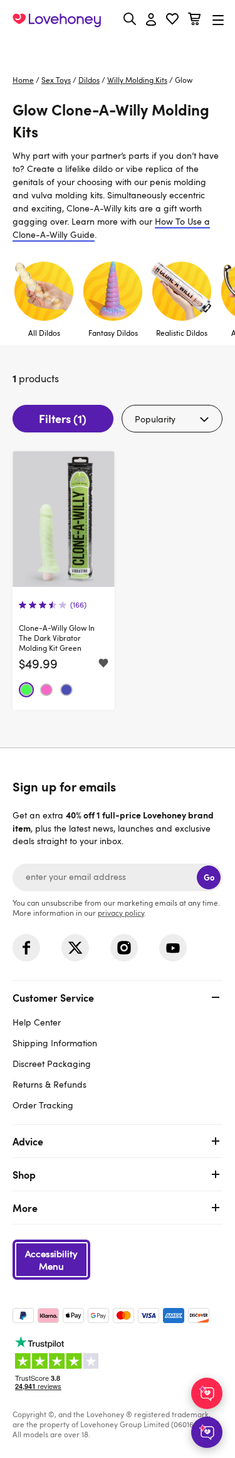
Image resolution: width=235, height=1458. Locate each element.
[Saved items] (103, 664)
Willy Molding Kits (137, 80)
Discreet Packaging (52, 1063)
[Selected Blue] (66, 689)
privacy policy (121, 913)
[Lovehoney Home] (57, 20)
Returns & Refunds (49, 1084)
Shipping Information (55, 1043)
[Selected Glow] (26, 689)
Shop (24, 1174)
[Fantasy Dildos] (112, 299)
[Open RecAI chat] (206, 1393)
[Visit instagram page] (124, 948)
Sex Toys (56, 80)
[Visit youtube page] (173, 948)
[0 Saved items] (172, 20)
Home (23, 80)
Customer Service (53, 997)
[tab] (117, 1049)
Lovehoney (117, 49)
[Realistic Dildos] (181, 299)
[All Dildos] (44, 299)
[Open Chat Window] (206, 1432)
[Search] (130, 19)
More (25, 1207)
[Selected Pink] (46, 689)
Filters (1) (62, 418)
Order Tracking (43, 1105)
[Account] (151, 20)
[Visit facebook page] (26, 948)
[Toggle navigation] (218, 19)
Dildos (89, 80)
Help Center (37, 1022)
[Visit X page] (75, 948)
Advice (28, 1141)
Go (209, 877)
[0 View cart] (194, 20)
